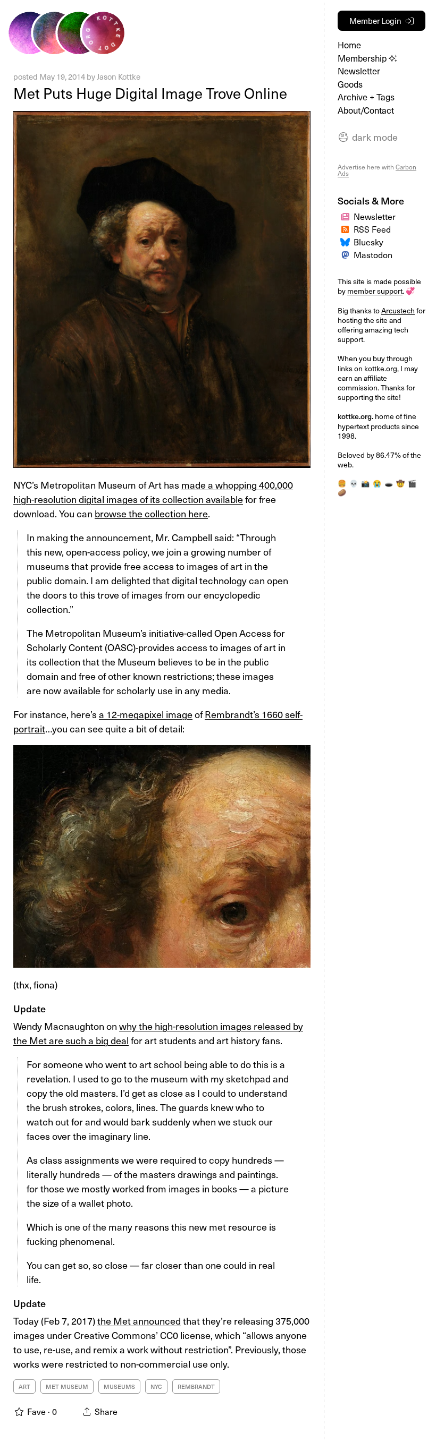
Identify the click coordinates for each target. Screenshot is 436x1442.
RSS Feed (372, 229)
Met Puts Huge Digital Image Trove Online (150, 93)
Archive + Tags (366, 97)
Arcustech (398, 310)
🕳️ (388, 483)
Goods (350, 84)
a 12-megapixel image (145, 714)
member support (375, 290)
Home (349, 45)
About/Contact (366, 110)
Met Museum (67, 1386)
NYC (156, 1386)
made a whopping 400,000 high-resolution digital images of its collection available (153, 491)
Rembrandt (196, 1386)
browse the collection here (151, 513)
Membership (363, 58)
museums (119, 1386)
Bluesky (368, 241)
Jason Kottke (118, 76)
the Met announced (139, 1320)
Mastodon (373, 254)
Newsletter (359, 71)
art (24, 1386)
